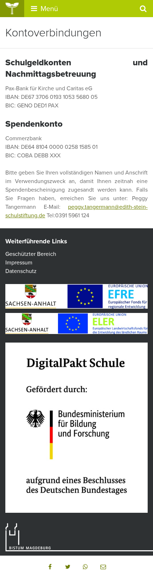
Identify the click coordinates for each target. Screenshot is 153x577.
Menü (48, 9)
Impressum (18, 262)
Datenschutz (21, 271)
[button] (49, 566)
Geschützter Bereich (30, 254)
